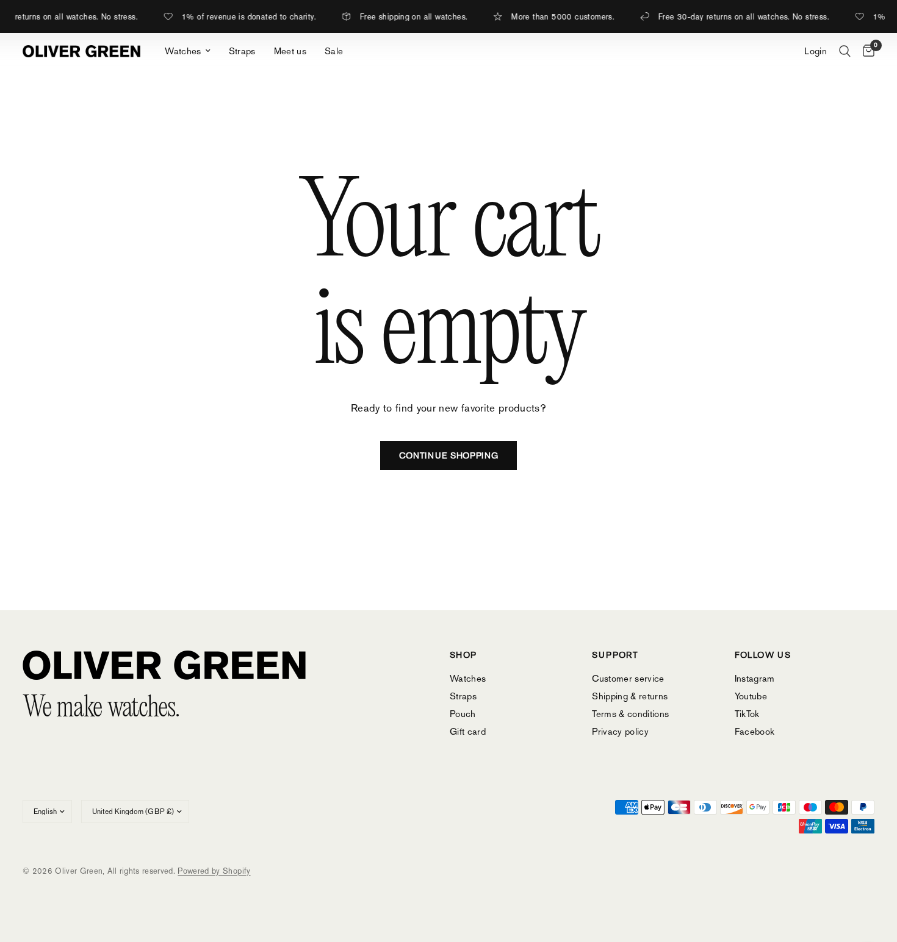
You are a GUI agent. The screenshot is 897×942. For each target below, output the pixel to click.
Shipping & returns (630, 696)
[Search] (845, 51)
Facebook (755, 731)
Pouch (463, 713)
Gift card (468, 731)
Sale (334, 51)
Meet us (290, 51)
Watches (183, 51)
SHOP (463, 655)
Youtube (751, 696)
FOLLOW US (763, 655)
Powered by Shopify (214, 871)
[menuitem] (187, 51)
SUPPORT (615, 655)
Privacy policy (620, 731)
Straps (242, 51)
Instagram (755, 678)
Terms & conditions (630, 713)
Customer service (628, 678)
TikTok (747, 713)
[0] (865, 51)
